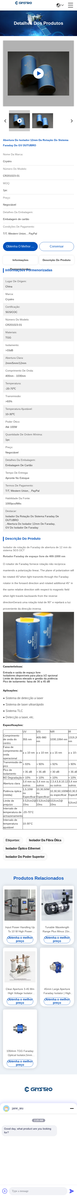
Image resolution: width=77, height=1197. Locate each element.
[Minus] (72, 1108)
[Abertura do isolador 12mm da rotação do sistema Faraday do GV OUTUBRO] (38, 73)
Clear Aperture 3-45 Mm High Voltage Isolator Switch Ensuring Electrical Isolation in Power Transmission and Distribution (20, 991)
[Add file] (4, 1191)
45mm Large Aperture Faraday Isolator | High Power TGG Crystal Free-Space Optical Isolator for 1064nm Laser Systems (57, 991)
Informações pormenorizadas (20, 262)
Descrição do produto (57, 260)
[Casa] (38, 1094)
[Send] (72, 1191)
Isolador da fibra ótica (45, 840)
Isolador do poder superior (25, 856)
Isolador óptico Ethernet (23, 848)
